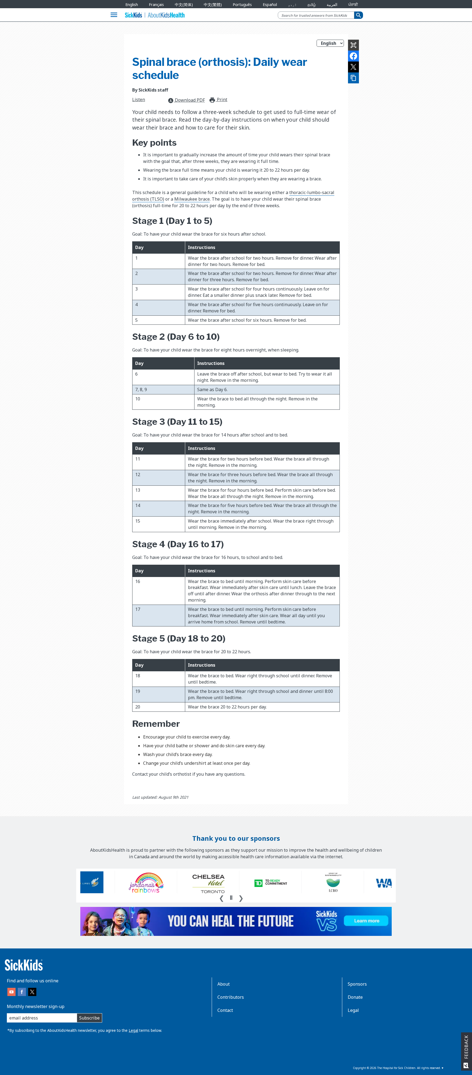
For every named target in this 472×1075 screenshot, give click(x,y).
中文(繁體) (213, 4)
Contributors (230, 997)
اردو (292, 4)
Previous (221, 897)
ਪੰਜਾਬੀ (353, 4)
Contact (225, 1010)
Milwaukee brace (192, 199)
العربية (332, 4)
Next (241, 897)
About (223, 984)
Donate (355, 997)
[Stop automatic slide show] (231, 897)
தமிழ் (312, 4)
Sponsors (357, 984)
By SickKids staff (150, 90)
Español (270, 4)
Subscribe (89, 1018)
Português (242, 4)
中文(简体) (184, 4)
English (131, 4)
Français (156, 4)
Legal (133, 1030)
